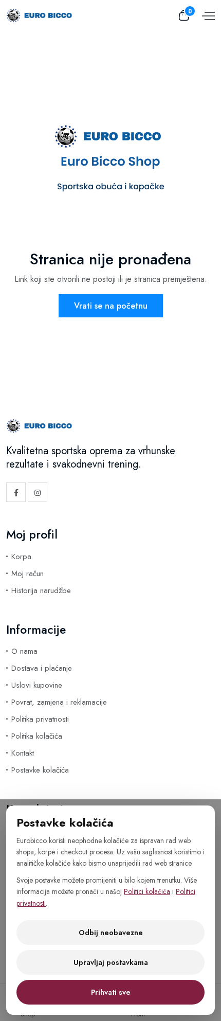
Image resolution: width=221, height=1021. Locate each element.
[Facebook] (16, 492)
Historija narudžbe (41, 590)
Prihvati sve (111, 992)
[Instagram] (37, 492)
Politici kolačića (147, 891)
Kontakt (22, 753)
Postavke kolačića (40, 770)
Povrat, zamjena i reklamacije (59, 702)
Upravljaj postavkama (110, 962)
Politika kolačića (36, 736)
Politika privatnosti (40, 719)
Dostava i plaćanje (41, 668)
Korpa (21, 556)
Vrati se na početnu (111, 306)
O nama (24, 651)
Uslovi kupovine (36, 685)
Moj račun (27, 573)
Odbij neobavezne (111, 932)
